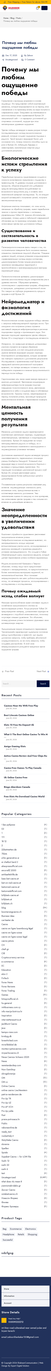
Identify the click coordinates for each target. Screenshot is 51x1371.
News (4, 1061)
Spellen (5, 1148)
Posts (18, 18)
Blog (12, 18)
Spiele (4, 1152)
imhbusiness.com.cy (10, 1007)
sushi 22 (5, 1165)
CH (3, 945)
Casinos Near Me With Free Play (21, 705)
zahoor (30, 55)
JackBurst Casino (9, 1024)
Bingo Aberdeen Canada (17, 787)
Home (5, 18)
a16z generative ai (10, 858)
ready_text (6, 1131)
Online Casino (8, 1086)
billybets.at (6, 899)
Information (9, 1296)
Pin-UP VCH (7, 1106)
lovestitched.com (9, 1040)
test (3, 1173)
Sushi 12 (5, 1160)
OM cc (4, 1082)
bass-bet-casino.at (10, 878)
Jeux (3, 1028)
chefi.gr (5, 949)
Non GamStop (8, 1069)
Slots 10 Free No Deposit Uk (19, 725)
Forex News (7, 982)
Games (4, 994)
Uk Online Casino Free (15, 777)
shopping (32, 1234)
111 (2, 837)
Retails (21, 1234)
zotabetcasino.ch (9, 1194)
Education (6, 970)
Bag (4, 1229)
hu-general (6, 1003)
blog (3, 907)
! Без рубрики (8, 824)
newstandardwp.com (11, 1065)
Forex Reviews (8, 986)
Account (8, 1303)
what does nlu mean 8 (11, 1181)
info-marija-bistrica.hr (11, 1011)
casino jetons (7, 941)
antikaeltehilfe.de (9, 874)
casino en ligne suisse (11, 932)
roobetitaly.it (7, 1136)
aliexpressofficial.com (11, 866)
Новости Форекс (9, 1198)
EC (2, 965)
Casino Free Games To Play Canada (22, 768)
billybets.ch (6, 903)
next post (42, 671)
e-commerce (7, 961)
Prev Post (9, 671)
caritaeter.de (7, 920)
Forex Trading (8, 990)
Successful (8, 1240)
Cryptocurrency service (12, 957)
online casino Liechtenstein (14, 1090)
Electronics (30, 1229)
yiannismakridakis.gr (11, 1185)
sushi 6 (4, 1169)
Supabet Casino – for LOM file (16, 1156)
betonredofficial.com (11, 891)
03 (2, 828)
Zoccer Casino (8, 1189)
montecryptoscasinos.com (13, 1048)
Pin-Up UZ (6, 1102)
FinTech (5, 978)
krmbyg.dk (6, 1036)
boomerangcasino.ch (11, 911)
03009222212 (15, 1321)
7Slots (4, 853)
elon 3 (4, 974)
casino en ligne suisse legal (14, 936)
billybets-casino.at (10, 895)
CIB (3, 953)
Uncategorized (11, 59)
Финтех (5, 1202)
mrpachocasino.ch (10, 1053)
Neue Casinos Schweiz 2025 (15, 1057)
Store (6, 1289)
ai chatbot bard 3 (9, 862)
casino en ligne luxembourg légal (17, 928)
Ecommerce (16, 1229)
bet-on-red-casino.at (11, 882)
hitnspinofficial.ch (9, 999)
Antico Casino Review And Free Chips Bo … (25, 757)
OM (3, 1077)
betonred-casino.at (10, 887)
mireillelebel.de (9, 1044)
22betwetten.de (9, 849)
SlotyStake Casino (9, 1140)
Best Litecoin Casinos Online (19, 715)
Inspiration (6, 1015)
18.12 (3, 841)
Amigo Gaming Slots (15, 746)
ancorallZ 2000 (8, 870)
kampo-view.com (9, 1032)
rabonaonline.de (9, 1127)
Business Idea (7, 916)
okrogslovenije (8, 1073)
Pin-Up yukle (7, 1111)
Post (3, 1115)
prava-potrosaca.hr (10, 1119)
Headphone (8, 1234)
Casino (4, 924)
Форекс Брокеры (9, 1206)
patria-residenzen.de (11, 1094)
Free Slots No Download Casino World (24, 796)
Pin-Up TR (6, 1098)
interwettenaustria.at (11, 1019)
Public (4, 1123)
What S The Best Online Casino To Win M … (26, 735)
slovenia (5, 1144)
